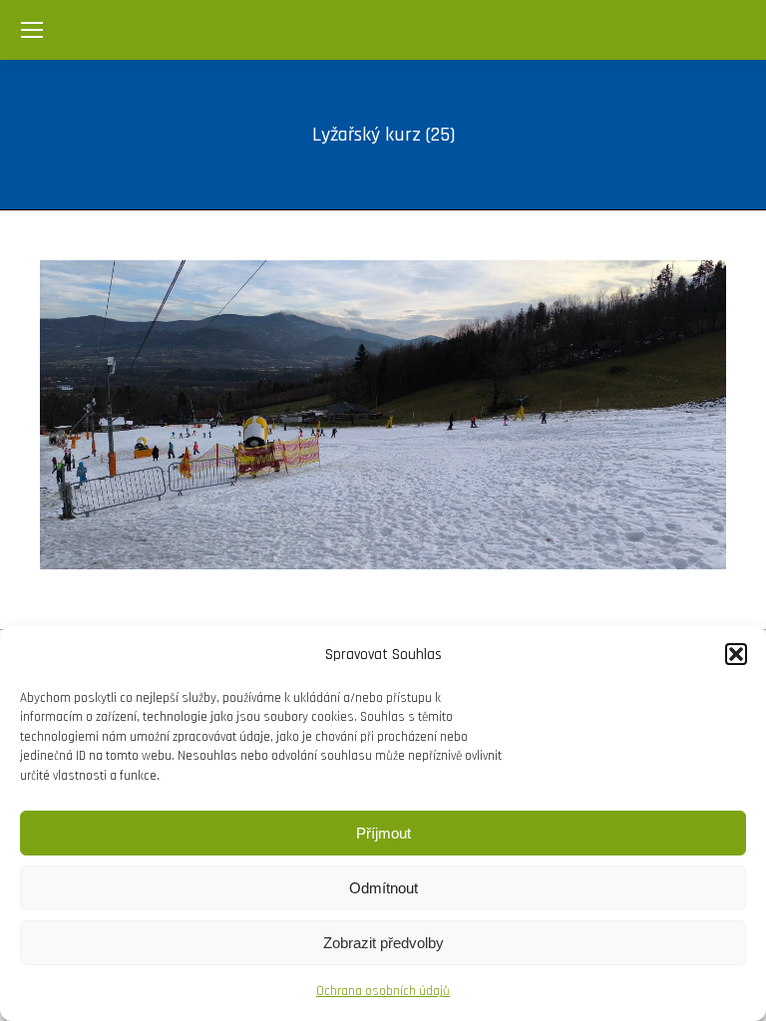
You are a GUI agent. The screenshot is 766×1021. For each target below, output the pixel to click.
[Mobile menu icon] (32, 30)
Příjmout (383, 833)
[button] (736, 654)
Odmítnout (383, 887)
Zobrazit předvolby (383, 942)
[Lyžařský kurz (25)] (383, 414)
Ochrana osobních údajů (383, 991)
